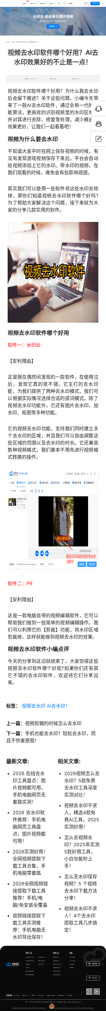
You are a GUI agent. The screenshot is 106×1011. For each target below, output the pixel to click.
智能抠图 (28, 964)
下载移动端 (94, 978)
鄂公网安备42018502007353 (62, 1008)
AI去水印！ (58, 706)
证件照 (27, 967)
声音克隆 (69, 995)
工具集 (24, 2)
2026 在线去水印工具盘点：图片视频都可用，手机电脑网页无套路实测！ (29, 787)
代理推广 (71, 967)
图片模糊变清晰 (30, 971)
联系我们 (71, 964)
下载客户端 (95, 3)
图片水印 (33, 3)
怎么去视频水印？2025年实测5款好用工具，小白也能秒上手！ (82, 851)
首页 (8, 42)
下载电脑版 (94, 963)
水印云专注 (72, 1008)
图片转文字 (41, 964)
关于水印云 (72, 961)
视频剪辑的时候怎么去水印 (53, 723)
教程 (51, 3)
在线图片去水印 (30, 957)
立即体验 (52, 26)
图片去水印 (16, 995)
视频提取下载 (56, 967)
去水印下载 (41, 995)
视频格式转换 (56, 971)
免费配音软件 (61, 995)
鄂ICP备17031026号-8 (40, 1008)
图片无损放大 (41, 961)
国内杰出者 (91, 1008)
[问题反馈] (98, 139)
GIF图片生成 (41, 957)
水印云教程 (72, 957)
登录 (86, 3)
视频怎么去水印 (57, 964)
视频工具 (56, 953)
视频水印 (42, 3)
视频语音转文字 (57, 974)
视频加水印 (56, 961)
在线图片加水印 (30, 961)
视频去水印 (33, 706)
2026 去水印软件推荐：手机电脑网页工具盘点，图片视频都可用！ (29, 827)
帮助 (70, 953)
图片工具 (29, 953)
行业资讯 (13, 42)
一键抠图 (33, 995)
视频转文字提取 (51, 995)
